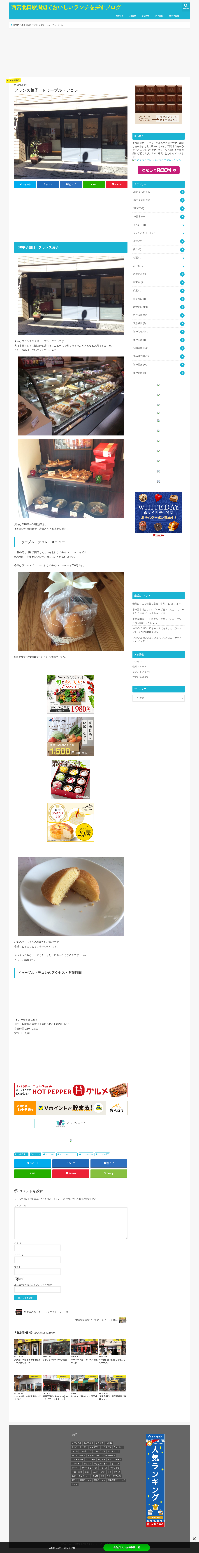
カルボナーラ (85, 1451)
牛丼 (109, 1476)
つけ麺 (109, 1443)
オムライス (106, 1447)
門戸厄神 (159, 16)
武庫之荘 (139, 274)
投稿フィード (139, 666)
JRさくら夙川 (142, 192)
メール (19, 1255)
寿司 (103, 1472)
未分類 (138, 266)
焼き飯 (95, 1476)
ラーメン (75, 1468)
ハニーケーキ (87, 1154)
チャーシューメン (95, 1455)
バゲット (101, 1459)
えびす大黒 (76, 1443)
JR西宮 (133, 16)
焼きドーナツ (84, 1476)
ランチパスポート (144, 233)
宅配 (137, 257)
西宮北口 (119, 16)
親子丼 (75, 1480)
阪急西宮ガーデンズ (116, 1480)
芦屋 (137, 290)
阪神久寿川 (140, 331)
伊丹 (137, 249)
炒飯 (74, 1476)
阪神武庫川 (140, 348)
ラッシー (87, 1464)
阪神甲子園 (141, 356)
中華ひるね (114, 1468)
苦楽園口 (139, 299)
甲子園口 (117, 1476)
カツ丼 (75, 1451)
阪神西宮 (145, 16)
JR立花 (138, 208)
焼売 (102, 1476)
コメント (20, 1205)
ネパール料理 (77, 1459)
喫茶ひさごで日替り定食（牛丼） (149, 603)
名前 (17, 1243)
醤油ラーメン (99, 1480)
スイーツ (36, 1154)
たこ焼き (100, 1443)
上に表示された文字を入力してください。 (35, 1284)
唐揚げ (87, 1472)
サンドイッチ (113, 1451)
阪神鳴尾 (139, 373)
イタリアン (94, 1447)
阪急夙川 (139, 323)
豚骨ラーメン (85, 1480)
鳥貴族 (75, 1484)
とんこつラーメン (79, 1447)
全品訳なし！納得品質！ (125, 1547)
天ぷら (96, 1472)
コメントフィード (141, 672)
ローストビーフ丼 (89, 1468)
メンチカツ (76, 1464)
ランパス (115, 1464)
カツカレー (118, 1447)
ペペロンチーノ (114, 1459)
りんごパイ (50, 1154)
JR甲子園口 (174, 16)
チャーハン (110, 1455)
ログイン (137, 661)
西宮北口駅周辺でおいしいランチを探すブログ (66, 7)
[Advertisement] (99, 53)
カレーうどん (99, 1451)
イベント (139, 225)
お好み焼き (88, 1443)
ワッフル (103, 1468)
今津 (137, 241)
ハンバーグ (90, 1459)
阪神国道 (139, 340)
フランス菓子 (103, 1154)
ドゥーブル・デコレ (68, 1154)
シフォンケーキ (78, 1455)
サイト (17, 1267)
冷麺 (74, 1472)
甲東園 (138, 282)
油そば (117, 1472)
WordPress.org (140, 677)
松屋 (109, 1472)
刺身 (80, 1472)
